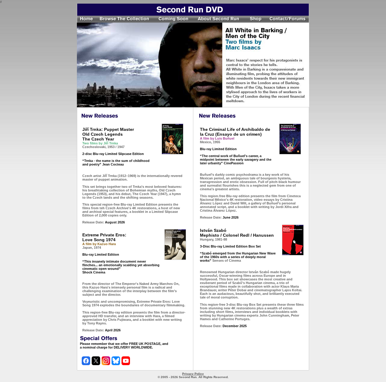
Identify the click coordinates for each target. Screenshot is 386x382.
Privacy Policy (193, 373)
